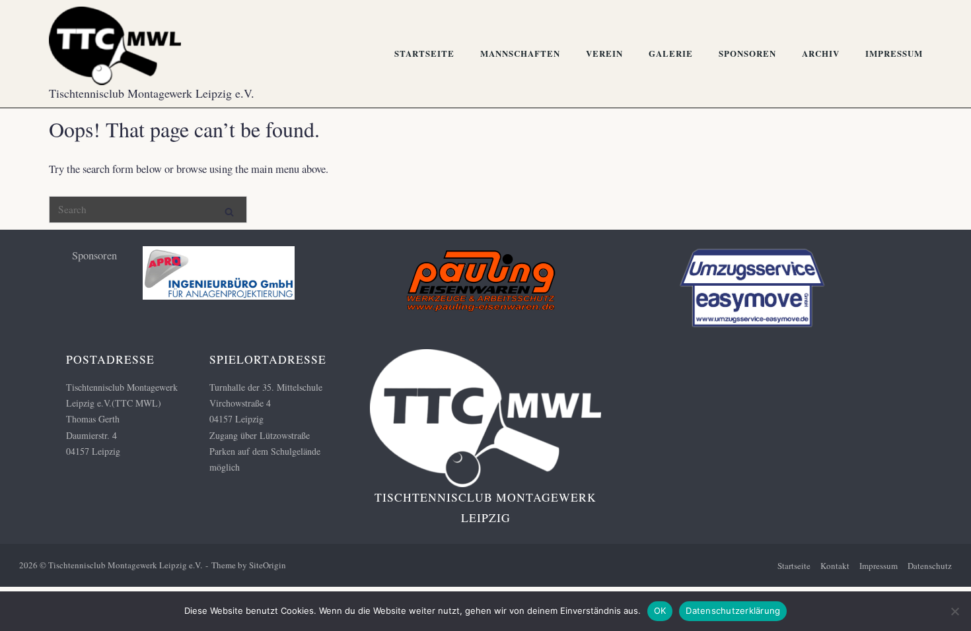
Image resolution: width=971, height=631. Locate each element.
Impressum (894, 53)
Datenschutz (930, 566)
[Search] (229, 209)
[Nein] (954, 611)
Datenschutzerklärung (733, 610)
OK (660, 610)
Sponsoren (747, 53)
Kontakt (834, 566)
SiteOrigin (267, 565)
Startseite (424, 53)
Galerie (671, 53)
